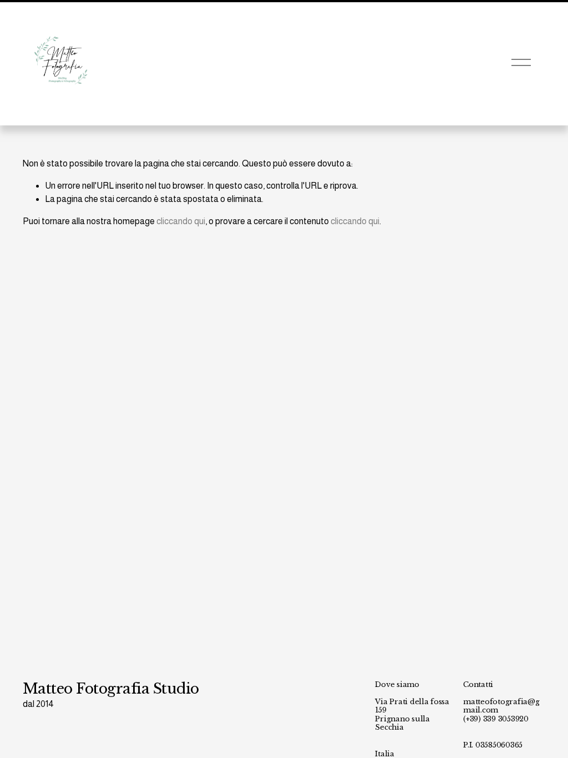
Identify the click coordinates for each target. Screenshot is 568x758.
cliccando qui (180, 221)
